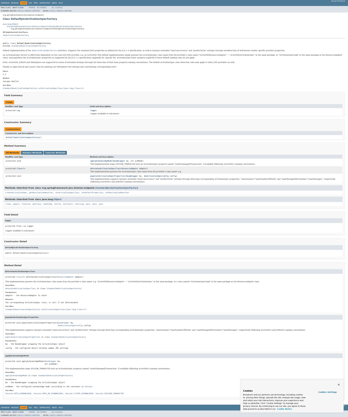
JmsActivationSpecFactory (16, 35)
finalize (26, 204)
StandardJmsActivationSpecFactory (28, 46)
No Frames (42, 8)
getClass (36, 204)
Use (30, 3)
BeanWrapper (119, 161)
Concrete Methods (55, 153)
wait (88, 204)
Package (15, 3)
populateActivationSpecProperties (107, 176)
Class (19, 168)
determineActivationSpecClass (105, 168)
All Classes (57, 8)
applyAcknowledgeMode (101, 161)
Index (54, 3)
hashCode (47, 204)
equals (16, 204)
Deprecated (44, 3)
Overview (5, 3)
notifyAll (68, 204)
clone (8, 204)
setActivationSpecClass (67, 192)
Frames (32, 8)
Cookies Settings (327, 392)
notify (57, 204)
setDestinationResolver (117, 192)
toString (79, 204)
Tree (36, 3)
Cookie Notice (284, 409)
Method (36, 11)
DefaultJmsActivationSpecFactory (22, 137)
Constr (27, 11)
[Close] (339, 385)
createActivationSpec (16, 192)
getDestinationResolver (41, 192)
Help (61, 3)
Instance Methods (32, 153)
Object (58, 199)
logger (93, 110)
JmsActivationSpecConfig (156, 176)
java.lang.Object (10, 24)
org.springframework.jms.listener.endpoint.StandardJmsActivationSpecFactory (44, 26)
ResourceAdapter (130, 168)
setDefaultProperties (92, 192)
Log (18, 110)
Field (20, 11)
